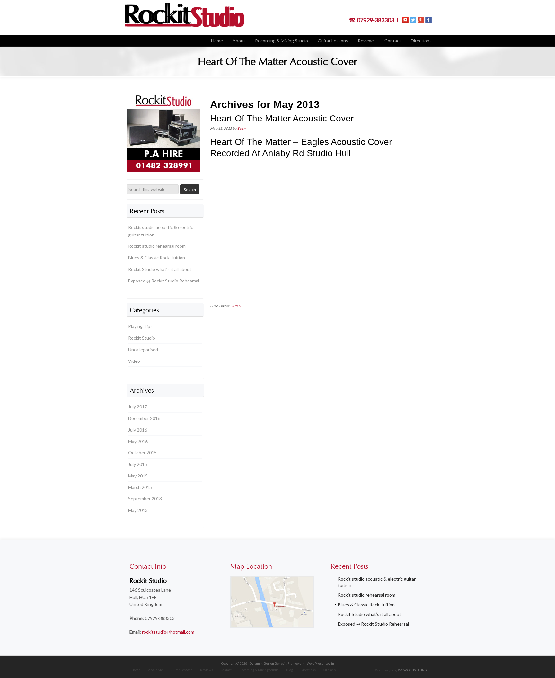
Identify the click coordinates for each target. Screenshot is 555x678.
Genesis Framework (289, 663)
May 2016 (138, 441)
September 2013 (145, 498)
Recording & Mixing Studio (258, 670)
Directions (308, 670)
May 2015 (138, 475)
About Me (155, 670)
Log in (329, 663)
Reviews (206, 670)
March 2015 (140, 487)
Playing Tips (140, 326)
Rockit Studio (141, 338)
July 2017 (137, 406)
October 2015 (142, 452)
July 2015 (137, 464)
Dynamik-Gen (260, 663)
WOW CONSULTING (412, 670)
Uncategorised (143, 349)
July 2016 (137, 430)
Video (236, 306)
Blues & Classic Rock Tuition (156, 257)
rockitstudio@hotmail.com (168, 632)
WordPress (315, 663)
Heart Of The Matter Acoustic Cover (282, 118)
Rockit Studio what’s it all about (159, 269)
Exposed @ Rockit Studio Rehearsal (163, 280)
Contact (226, 670)
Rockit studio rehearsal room (157, 246)
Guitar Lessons (181, 670)
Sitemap (329, 670)
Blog (289, 670)
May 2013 (138, 510)
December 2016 (144, 418)
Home (135, 670)
